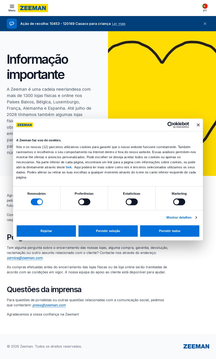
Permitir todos (169, 231)
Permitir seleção (108, 231)
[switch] (84, 201)
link (69, 167)
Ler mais (119, 24)
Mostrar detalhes (179, 217)
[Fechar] (205, 23)
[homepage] (33, 8)
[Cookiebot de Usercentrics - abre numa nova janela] (170, 125)
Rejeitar (46, 231)
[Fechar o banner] (198, 124)
